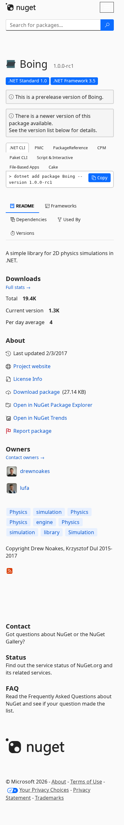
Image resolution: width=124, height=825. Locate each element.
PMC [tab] (39, 147)
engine (44, 522)
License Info (27, 378)
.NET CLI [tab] (17, 147)
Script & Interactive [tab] (55, 157)
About (59, 781)
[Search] (107, 25)
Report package (32, 430)
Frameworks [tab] (63, 206)
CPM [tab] (101, 147)
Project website (32, 366)
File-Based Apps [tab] (24, 167)
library (51, 532)
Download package (36, 391)
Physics (18, 511)
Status (16, 657)
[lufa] (11, 488)
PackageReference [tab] (70, 147)
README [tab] (24, 206)
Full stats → (18, 287)
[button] (99, 177)
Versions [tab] (24, 233)
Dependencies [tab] (31, 219)
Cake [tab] (53, 167)
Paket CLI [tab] (18, 157)
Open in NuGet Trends (40, 417)
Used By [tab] (71, 219)
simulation (49, 511)
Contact (18, 626)
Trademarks (49, 797)
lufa (24, 487)
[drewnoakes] (11, 471)
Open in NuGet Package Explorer (53, 404)
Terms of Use (86, 781)
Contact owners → (25, 457)
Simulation (81, 532)
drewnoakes (35, 471)
